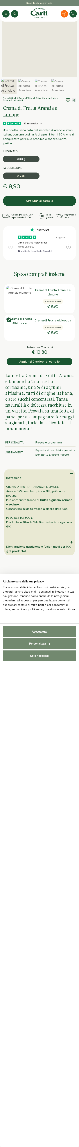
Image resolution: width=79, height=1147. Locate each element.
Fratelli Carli (10, 98)
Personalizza (37, 643)
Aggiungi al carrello (39, 201)
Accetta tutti (39, 631)
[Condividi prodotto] (74, 100)
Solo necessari (39, 655)
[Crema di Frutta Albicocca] (19, 328)
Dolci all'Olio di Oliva (30, 98)
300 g (21, 159)
